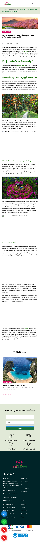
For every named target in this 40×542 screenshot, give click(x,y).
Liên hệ (23, 507)
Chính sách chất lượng (9, 517)
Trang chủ (5, 9)
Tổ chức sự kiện (25, 488)
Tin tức (23, 517)
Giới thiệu (23, 504)
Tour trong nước (25, 485)
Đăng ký (20, 428)
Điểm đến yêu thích (14, 9)
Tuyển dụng (24, 510)
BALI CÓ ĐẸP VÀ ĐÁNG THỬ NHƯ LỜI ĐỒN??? (14, 385)
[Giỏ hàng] (32, 3)
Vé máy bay (24, 491)
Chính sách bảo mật (8, 514)
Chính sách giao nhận (9, 507)
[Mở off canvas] (37, 3)
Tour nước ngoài (25, 481)
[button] (8, 44)
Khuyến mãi (24, 514)
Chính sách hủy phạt (8, 510)
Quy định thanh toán (8, 504)
